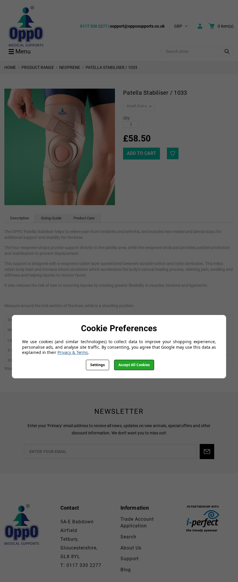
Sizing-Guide (51, 218)
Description (19, 218)
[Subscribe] (207, 451)
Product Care (84, 218)
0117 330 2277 (93, 26)
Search (128, 537)
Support (129, 558)
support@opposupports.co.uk (137, 26)
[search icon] (227, 51)
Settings (97, 364)
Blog (125, 569)
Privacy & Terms (72, 352)
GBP (178, 26)
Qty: (126, 118)
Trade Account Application (137, 522)
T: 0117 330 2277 (80, 565)
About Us (130, 548)
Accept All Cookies (134, 364)
